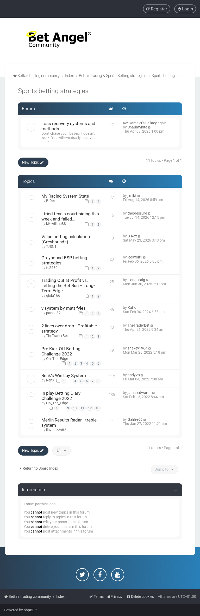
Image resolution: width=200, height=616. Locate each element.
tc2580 (52, 267)
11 (82, 408)
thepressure (137, 213)
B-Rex (50, 201)
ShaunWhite (137, 127)
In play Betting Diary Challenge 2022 (60, 396)
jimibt (132, 195)
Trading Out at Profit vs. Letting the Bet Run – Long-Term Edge (68, 285)
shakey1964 (137, 348)
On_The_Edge (57, 358)
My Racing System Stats (65, 196)
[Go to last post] (139, 195)
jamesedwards (139, 393)
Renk (50, 380)
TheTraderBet (57, 336)
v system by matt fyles (63, 308)
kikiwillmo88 (56, 224)
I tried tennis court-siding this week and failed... (70, 216)
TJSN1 (51, 246)
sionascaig (136, 280)
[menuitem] (185, 8)
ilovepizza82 (56, 430)
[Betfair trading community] (52, 41)
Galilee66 (135, 419)
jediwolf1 (135, 257)
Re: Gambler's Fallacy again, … (147, 123)
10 (75, 408)
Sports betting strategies (53, 91)
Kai (130, 308)
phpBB (29, 610)
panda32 (53, 313)
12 (90, 408)
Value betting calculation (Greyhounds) (65, 239)
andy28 (134, 375)
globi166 (53, 295)
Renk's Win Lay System (63, 375)
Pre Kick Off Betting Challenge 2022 (60, 351)
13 (97, 408)
